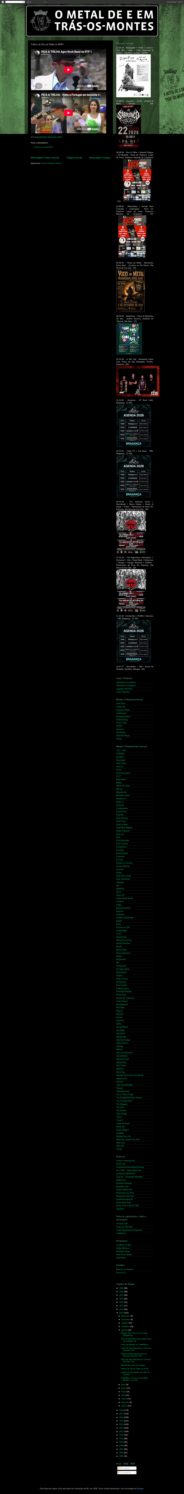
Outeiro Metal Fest (124, 1190)
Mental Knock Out (123, 940)
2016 (121, 1417)
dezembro (126, 1316)
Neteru (119, 956)
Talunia (119, 1088)
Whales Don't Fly (123, 1136)
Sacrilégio (120, 1030)
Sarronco (120, 729)
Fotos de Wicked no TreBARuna (134, 1345)
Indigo (118, 905)
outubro (125, 1323)
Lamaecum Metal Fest (125, 1174)
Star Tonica (121, 1066)
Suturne (119, 1082)
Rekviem (120, 1014)
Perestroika (121, 982)
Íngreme (119, 911)
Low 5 (118, 934)
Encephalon (121, 847)
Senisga (119, 1046)
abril (123, 1395)
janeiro (124, 1406)
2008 (121, 1446)
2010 (121, 1439)
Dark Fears (121, 821)
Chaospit (120, 805)
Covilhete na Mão (123, 1245)
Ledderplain (121, 713)
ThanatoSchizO (122, 1091)
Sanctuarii (120, 1033)
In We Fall (120, 707)
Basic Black (121, 779)
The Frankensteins (124, 1101)
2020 (121, 1309)
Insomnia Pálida (123, 710)
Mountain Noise (123, 1251)
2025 (121, 1292)
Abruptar (120, 757)
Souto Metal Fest (123, 1203)
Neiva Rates (121, 950)
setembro (125, 1327)
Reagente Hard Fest (125, 1196)
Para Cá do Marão (124, 1255)
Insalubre (120, 914)
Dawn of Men (122, 824)
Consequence (122, 808)
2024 (121, 1295)
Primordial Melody (124, 992)
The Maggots (122, 1104)
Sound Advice (122, 1056)
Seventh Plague (123, 736)
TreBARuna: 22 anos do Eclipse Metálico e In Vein (134, 1379)
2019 (121, 1313)
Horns (118, 892)
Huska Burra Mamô (124, 898)
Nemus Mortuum (123, 953)
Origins (119, 976)
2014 (121, 1424)
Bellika (119, 783)
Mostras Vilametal (123, 1183)
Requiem (120, 1021)
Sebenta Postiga (123, 1040)
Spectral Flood (122, 1059)
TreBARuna (121, 1233)
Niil (117, 963)
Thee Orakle (121, 1114)
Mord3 (119, 947)
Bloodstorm (121, 799)
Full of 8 (119, 860)
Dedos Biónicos (122, 1248)
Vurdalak (120, 1133)
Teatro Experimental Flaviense (129, 1230)
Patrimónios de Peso (125, 1193)
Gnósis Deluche (123, 866)
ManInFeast (121, 937)
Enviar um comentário (43, 147)
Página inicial (74, 157)
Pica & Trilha (121, 723)
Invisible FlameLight (124, 918)
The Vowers (121, 1111)
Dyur (118, 837)
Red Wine (120, 1008)
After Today (121, 763)
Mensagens (124, 1468)
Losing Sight (121, 931)
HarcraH (119, 869)
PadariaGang (122, 720)
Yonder (119, 1149)
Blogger (140, 1489)
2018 (121, 1410)
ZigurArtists (121, 1258)
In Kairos (120, 902)
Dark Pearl (120, 704)
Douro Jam (121, 1164)
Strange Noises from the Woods (129, 1075)
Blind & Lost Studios (124, 1269)
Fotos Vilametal (122, 692)
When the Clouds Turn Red (127, 1140)
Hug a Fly (120, 895)
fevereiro (125, 1402)
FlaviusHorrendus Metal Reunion (130, 1167)
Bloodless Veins (123, 795)
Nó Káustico (121, 966)
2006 (121, 1453)
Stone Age (120, 1072)
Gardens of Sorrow (124, 863)
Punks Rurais (122, 1001)
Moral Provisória (123, 943)
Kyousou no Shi (123, 927)
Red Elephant (122, 1004)
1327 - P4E (121, 750)
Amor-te (119, 767)
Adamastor (121, 760)
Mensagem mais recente (45, 157)
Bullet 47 (120, 802)
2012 (121, 1431)
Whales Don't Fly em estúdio (133, 1365)
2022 (121, 1302)
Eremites (120, 850)
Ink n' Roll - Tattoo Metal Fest (128, 1170)
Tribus (118, 1117)
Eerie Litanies (122, 844)
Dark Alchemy (122, 818)
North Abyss (121, 972)
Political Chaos (122, 988)
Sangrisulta (121, 1037)
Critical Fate (121, 812)
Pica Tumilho (121, 985)
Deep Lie (120, 834)
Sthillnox (119, 1069)
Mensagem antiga (99, 157)
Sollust (119, 739)
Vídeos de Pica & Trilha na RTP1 (135, 1369)
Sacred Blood (122, 1027)
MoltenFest (121, 1180)
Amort (118, 770)
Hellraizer (120, 889)
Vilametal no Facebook (126, 682)
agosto (124, 1330)
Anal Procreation (123, 773)
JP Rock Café (122, 1224)
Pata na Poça (122, 979)
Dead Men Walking (124, 828)
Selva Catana (122, 1043)
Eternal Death (122, 853)
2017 (121, 1414)
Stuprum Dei (121, 1078)
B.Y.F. (118, 776)
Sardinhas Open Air (124, 1199)
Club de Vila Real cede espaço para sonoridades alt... (136, 1340)
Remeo (119, 1017)
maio (123, 1392)
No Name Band (122, 969)
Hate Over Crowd (123, 876)
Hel (117, 886)
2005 (121, 1456)
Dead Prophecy (122, 831)
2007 (121, 1449)
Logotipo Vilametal (124, 689)
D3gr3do (120, 815)
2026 (121, 1288)
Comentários (125, 1472)
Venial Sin (120, 1127)
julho (123, 1385)
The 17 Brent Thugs (124, 1094)
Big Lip (119, 789)
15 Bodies (120, 754)
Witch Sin (120, 1146)
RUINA (119, 726)
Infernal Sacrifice (123, 908)
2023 (121, 1299)
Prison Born (121, 995)
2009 (121, 1442)
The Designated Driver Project (129, 1098)
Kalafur (119, 921)
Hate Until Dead (123, 879)
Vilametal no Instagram (126, 686)
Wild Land (120, 1143)
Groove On (121, 1273)
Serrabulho (121, 732)
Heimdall (120, 882)
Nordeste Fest (122, 1186)
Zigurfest (120, 1209)
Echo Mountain (122, 840)
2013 (121, 1428)
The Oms (120, 1107)
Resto (118, 1024)
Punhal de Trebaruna (125, 998)
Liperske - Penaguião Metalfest (129, 1177)
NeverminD (121, 959)
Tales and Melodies (124, 1085)
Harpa (118, 873)
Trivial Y (119, 1120)
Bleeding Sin (121, 792)
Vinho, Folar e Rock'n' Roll (127, 1206)
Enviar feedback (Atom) (51, 163)
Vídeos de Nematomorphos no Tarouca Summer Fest (134, 1355)
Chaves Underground (125, 1161)
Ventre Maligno (122, 1130)
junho (124, 1388)
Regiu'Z (119, 1011)
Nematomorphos (123, 716)
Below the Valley (123, 786)
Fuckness (120, 857)
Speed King (121, 1062)
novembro (126, 1319)
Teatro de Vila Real (124, 1227)
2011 (121, 1435)
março (124, 1399)
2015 (121, 1421)
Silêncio (119, 1049)
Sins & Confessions (124, 1053)
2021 (121, 1306)
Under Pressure (123, 1123)
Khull (118, 924)
